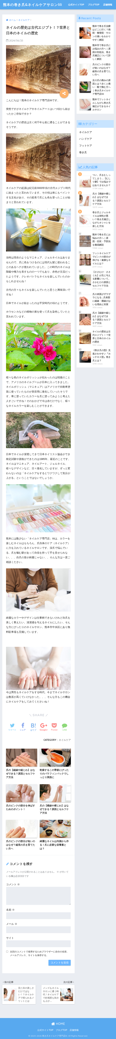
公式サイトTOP (76, 4)
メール (11, 924)
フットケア (85, 145)
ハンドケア (85, 138)
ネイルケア (65, 739)
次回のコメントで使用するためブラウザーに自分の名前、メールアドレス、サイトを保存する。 (39, 953)
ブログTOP (93, 4)
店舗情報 (107, 4)
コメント (13, 884)
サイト (10, 938)
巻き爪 (83, 152)
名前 (10, 909)
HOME (60, 1024)
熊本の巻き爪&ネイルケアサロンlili (32, 4)
